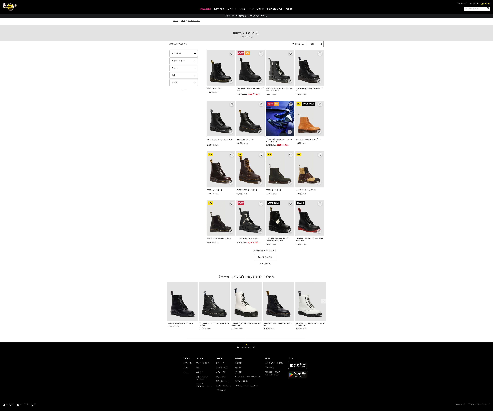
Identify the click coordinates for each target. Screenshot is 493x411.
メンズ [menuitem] (242, 9)
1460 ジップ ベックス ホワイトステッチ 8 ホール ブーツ (279, 89)
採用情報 (238, 372)
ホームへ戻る (461, 405)
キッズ (185, 372)
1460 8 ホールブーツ (214, 89)
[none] (205, 10)
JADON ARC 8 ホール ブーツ (247, 190)
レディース (187, 363)
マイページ (220, 363)
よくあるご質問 (221, 367)
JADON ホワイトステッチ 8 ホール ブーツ (309, 89)
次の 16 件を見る (265, 257)
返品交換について (222, 381)
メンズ (183, 21)
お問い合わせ (221, 390)
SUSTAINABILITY (241, 381)
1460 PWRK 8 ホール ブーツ (306, 190)
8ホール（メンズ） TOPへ (247, 347)
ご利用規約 (269, 367)
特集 (198, 367)
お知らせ (199, 372)
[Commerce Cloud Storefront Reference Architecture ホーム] (10, 7)
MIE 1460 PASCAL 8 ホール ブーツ (308, 139)
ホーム (175, 21)
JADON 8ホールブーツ (245, 139)
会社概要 (238, 367)
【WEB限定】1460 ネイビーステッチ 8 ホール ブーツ (279, 140)
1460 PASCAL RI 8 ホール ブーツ (219, 239)
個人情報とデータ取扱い (274, 363)
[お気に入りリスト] (231, 53)
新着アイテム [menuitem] (219, 9)
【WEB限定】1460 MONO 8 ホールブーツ (250, 89)
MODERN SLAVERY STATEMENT (248, 377)
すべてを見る (265, 263)
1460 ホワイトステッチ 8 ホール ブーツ (220, 140)
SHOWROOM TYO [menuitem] (274, 9)
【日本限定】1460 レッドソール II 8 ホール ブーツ (309, 239)
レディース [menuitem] (231, 9)
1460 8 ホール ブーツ (214, 190)
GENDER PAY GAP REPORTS (246, 386)
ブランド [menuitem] (260, 9)
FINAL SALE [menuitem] (205, 9)
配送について (221, 377)
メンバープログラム (223, 386)
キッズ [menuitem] (250, 9)
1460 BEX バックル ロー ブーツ (248, 239)
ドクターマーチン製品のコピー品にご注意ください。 (246, 16)
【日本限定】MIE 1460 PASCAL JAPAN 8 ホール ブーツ (277, 239)
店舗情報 (238, 363)
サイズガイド (221, 372)
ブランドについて (203, 363)
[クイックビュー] (230, 81)
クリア (183, 90)
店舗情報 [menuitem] (289, 9)
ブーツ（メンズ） (194, 21)
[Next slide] (323, 301)
